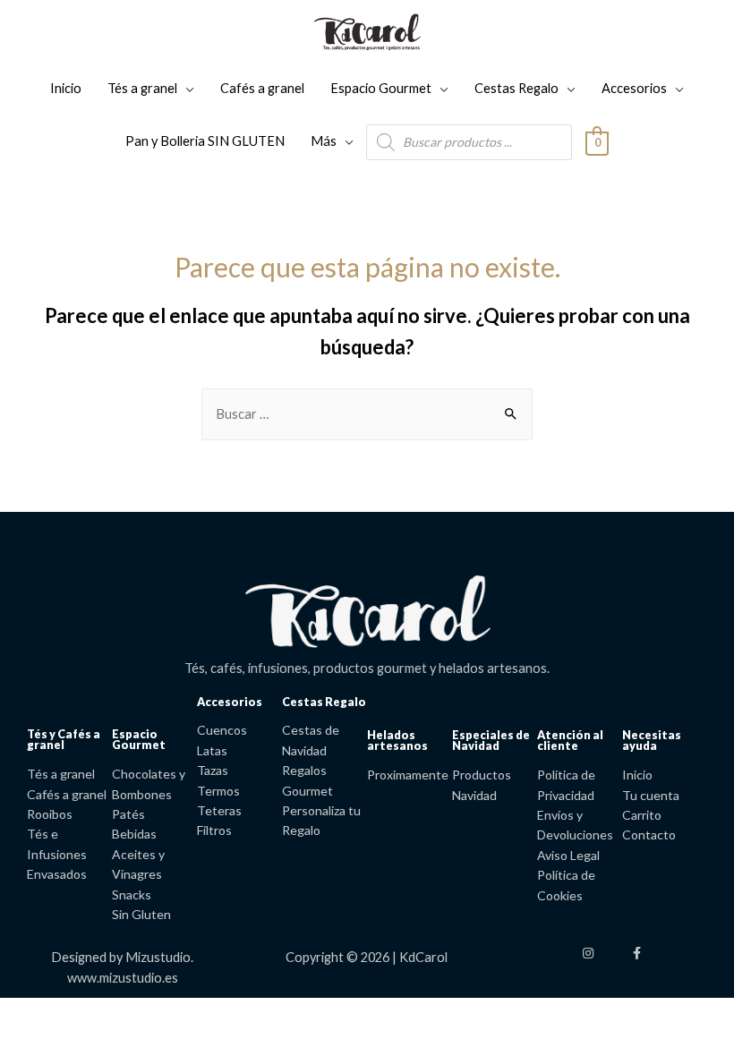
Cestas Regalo (516, 88)
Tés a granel (142, 88)
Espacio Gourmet (380, 88)
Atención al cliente (570, 741)
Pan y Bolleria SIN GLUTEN (205, 141)
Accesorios (634, 88)
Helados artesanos (397, 741)
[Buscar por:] (367, 414)
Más (324, 141)
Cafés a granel (262, 88)
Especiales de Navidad (491, 741)
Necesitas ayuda (651, 741)
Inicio (65, 88)
